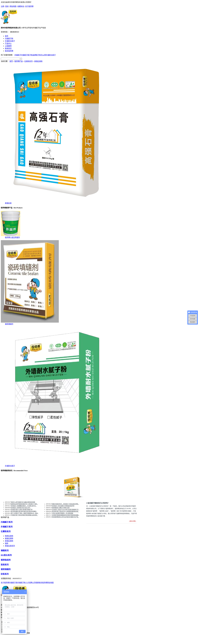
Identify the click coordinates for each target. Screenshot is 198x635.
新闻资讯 (8, 48)
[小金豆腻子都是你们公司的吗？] (72, 497)
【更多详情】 (132, 521)
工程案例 (8, 46)
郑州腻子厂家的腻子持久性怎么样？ (21, 507)
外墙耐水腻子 (10, 41)
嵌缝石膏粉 (9, 538)
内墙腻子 (17, 55)
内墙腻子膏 (13, 582)
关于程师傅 (29, 6)
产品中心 (8, 43)
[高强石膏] (56, 201)
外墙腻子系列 (7, 527)
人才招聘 (29, 582)
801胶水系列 (6, 555)
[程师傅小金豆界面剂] (10, 235)
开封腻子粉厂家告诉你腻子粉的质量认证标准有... (24, 515)
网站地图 (13, 6)
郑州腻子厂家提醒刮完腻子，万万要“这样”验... (24, 506)
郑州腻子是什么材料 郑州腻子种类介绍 (21, 509)
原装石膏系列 (10, 546)
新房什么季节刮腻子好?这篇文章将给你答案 (23, 502)
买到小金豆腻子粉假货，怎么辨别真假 (62, 513)
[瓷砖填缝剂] (30, 322)
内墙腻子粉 (9, 38)
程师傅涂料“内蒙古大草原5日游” (61, 507)
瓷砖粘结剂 (6, 560)
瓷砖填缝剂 (9, 324)
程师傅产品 (18, 61)
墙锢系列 (5, 550)
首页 (6, 36)
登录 (7, 6)
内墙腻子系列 (7, 522)
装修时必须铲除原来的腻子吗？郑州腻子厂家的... (24, 504)
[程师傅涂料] (9, 23)
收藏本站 (20, 6)
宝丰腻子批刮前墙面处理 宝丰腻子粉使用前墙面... (65, 515)
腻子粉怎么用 (41, 55)
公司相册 (35, 582)
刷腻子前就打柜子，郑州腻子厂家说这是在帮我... (65, 504)
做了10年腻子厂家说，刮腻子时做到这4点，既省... (25, 513)
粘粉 (6, 543)
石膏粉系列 (28, 61)
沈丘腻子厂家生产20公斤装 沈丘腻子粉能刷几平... (65, 509)
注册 (2, 6)
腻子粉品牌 (32, 55)
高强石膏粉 (38, 61)
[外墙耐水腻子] (56, 464)
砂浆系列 (5, 574)
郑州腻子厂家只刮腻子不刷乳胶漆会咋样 (63, 506)
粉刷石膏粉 (9, 536)
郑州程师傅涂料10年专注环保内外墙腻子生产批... (65, 517)
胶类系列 (5, 564)
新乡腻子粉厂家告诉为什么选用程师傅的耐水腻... (65, 511)
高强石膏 (8, 203)
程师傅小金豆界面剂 (12, 237)
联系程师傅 (9, 51)
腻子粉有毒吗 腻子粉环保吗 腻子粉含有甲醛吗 (23, 511)
